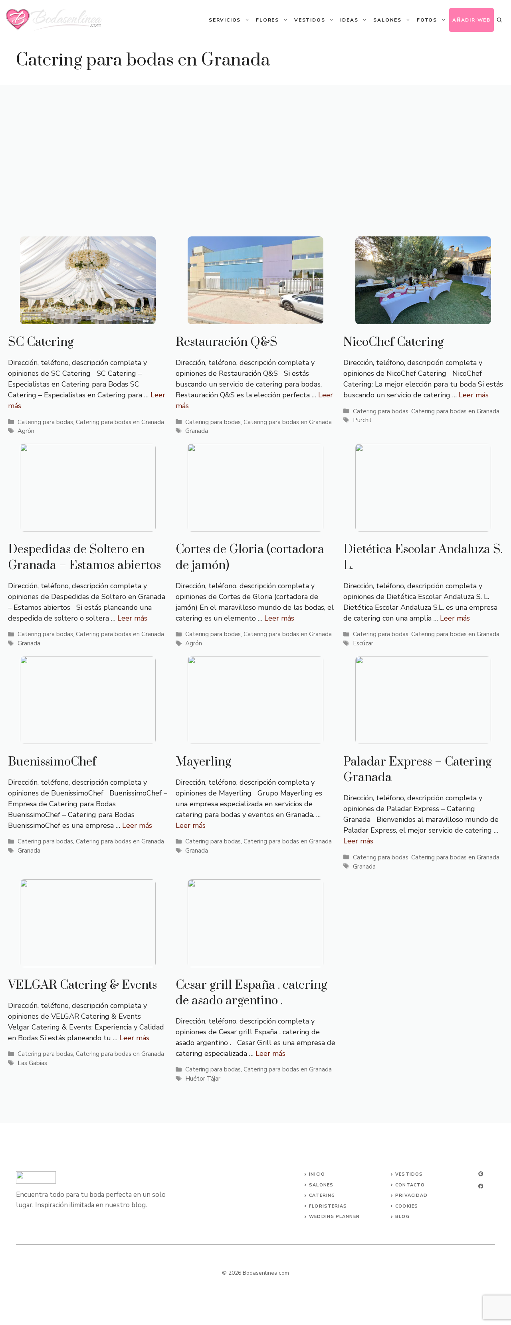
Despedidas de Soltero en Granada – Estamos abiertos (84, 557)
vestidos (409, 1174)
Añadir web (471, 20)
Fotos (427, 20)
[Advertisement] (255, 144)
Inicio (317, 1174)
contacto (410, 1185)
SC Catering (40, 342)
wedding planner (334, 1217)
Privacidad (411, 1195)
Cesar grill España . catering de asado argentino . (251, 993)
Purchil (362, 420)
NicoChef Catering (393, 342)
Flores (267, 20)
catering (322, 1195)
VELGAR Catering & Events (82, 985)
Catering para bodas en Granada (120, 422)
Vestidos (309, 20)
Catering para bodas (45, 422)
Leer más (474, 395)
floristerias (328, 1206)
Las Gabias (32, 1063)
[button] (499, 20)
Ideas (349, 20)
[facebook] (480, 1186)
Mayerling (203, 762)
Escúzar (363, 643)
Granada (196, 431)
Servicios (225, 20)
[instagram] (480, 1173)
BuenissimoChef (52, 762)
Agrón (26, 431)
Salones (387, 20)
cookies (406, 1206)
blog (402, 1217)
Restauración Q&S (226, 342)
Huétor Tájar (202, 1079)
